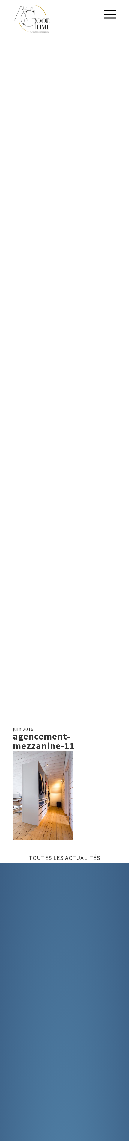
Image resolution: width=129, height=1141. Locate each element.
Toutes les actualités (64, 858)
